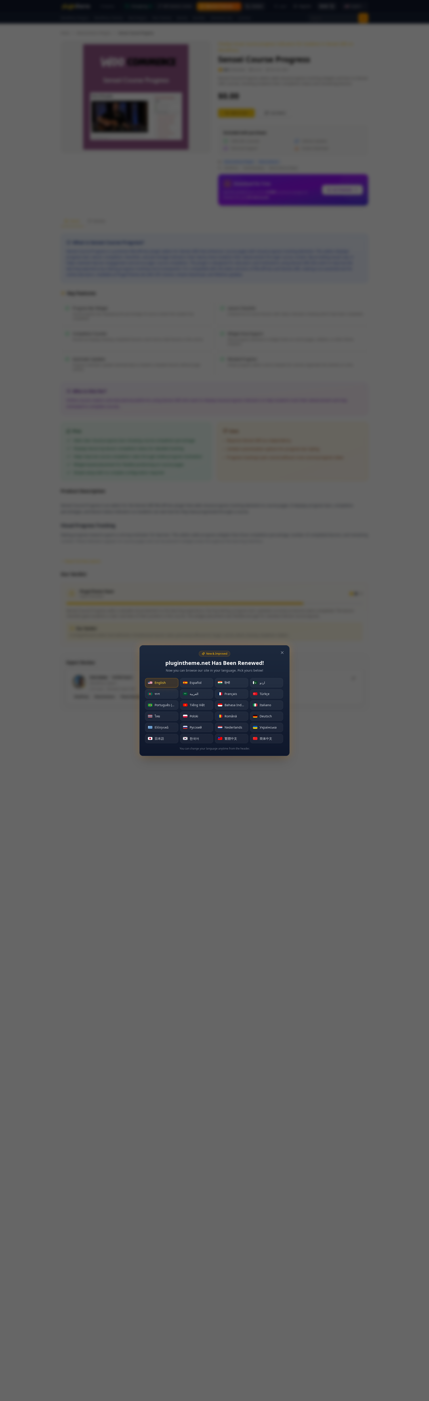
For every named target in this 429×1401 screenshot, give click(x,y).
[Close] (282, 652)
